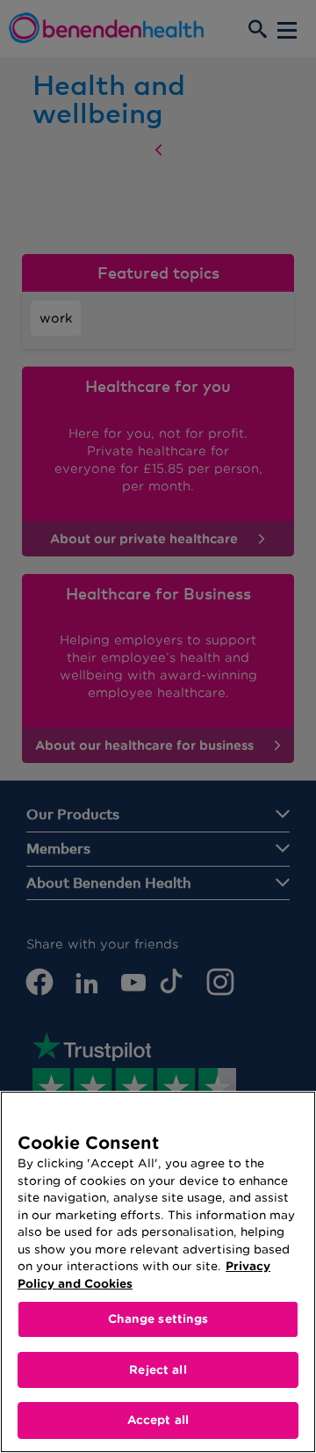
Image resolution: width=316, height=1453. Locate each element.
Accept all (158, 1420)
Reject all (157, 1370)
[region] (158, 1272)
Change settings (158, 1319)
